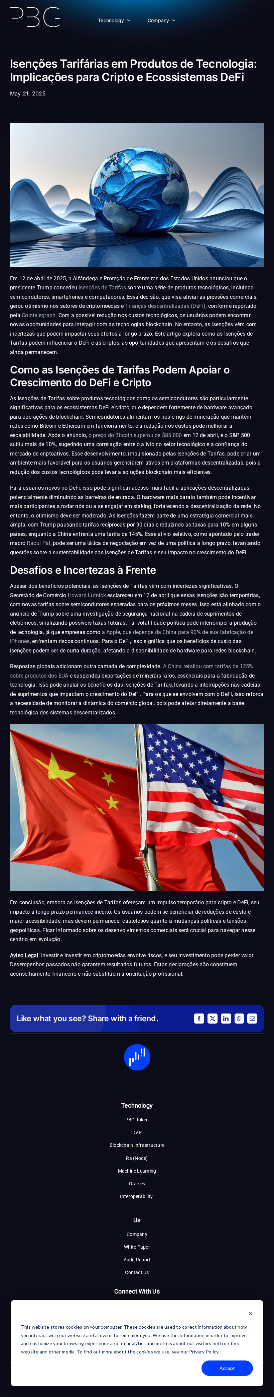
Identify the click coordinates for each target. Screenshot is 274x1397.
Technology (111, 20)
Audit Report (137, 1259)
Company (158, 20)
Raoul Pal (38, 543)
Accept (227, 1368)
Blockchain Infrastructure (137, 1145)
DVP (137, 1132)
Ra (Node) (137, 1158)
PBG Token (137, 1119)
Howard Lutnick (87, 595)
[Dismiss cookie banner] (250, 1314)
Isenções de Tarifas (102, 287)
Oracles (137, 1183)
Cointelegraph (38, 315)
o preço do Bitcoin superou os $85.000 (135, 435)
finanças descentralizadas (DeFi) (165, 306)
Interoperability (137, 1196)
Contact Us (137, 1272)
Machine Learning (137, 1171)
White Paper (137, 1247)
